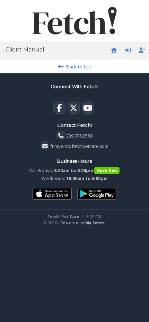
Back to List (77, 67)
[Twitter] (74, 109)
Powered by (83, 222)
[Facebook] (59, 109)
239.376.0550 (79, 136)
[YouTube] (88, 109)
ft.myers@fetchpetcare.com (79, 146)
